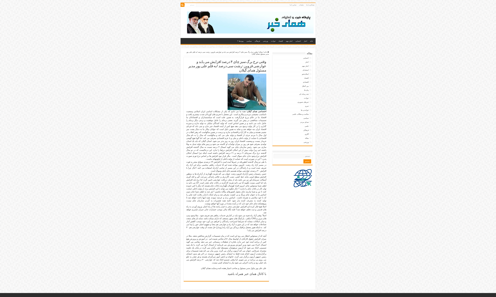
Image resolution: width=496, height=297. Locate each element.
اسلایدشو (305, 74)
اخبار (305, 41)
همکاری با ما (310, 5)
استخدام (306, 70)
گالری (307, 134)
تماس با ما (293, 5)
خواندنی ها (305, 110)
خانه (311, 41)
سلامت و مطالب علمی (300, 114)
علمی (307, 126)
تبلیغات (301, 5)
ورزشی (265, 41)
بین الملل (305, 86)
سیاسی (249, 41)
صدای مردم (304, 122)
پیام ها (306, 90)
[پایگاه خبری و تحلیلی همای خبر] (250, 22)
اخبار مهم (289, 41)
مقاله (261, 52)
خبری (307, 106)
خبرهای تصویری (303, 102)
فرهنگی (257, 41)
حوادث (273, 41)
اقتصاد (280, 41)
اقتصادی (306, 82)
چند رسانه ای (304, 94)
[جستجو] (182, 5)
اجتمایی (298, 41)
